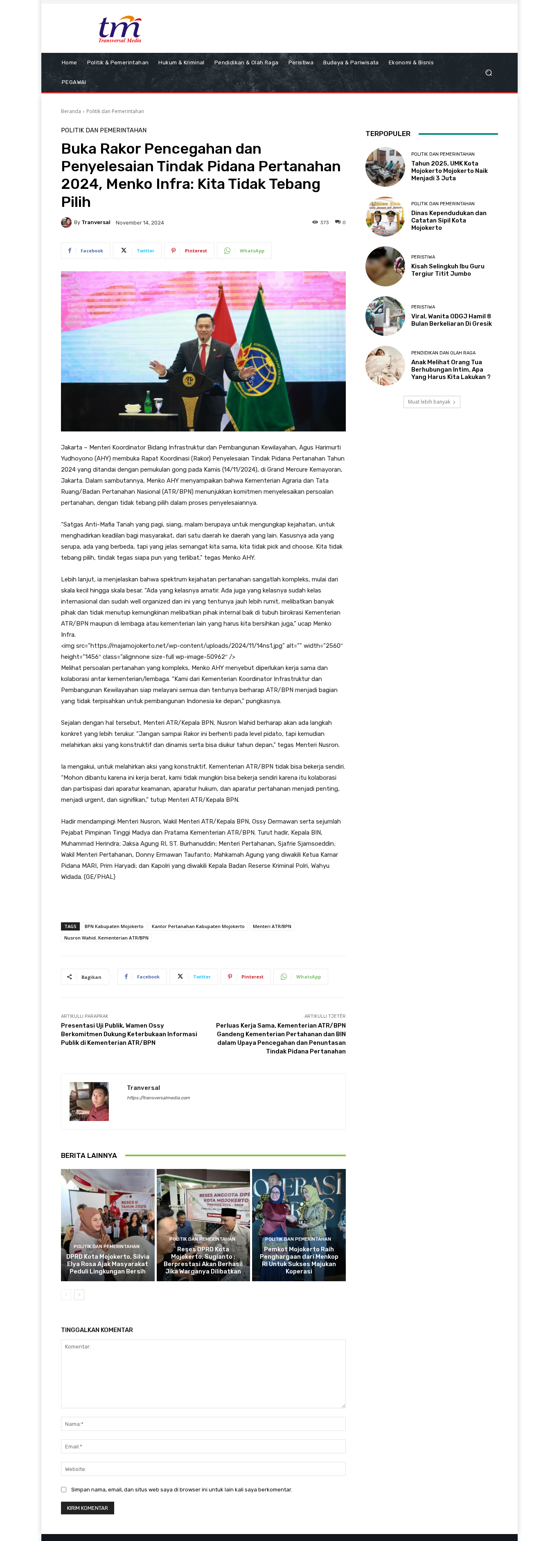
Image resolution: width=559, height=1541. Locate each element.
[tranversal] (67, 222)
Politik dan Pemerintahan (115, 111)
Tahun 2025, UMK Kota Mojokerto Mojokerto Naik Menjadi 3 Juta (449, 171)
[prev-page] (66, 1294)
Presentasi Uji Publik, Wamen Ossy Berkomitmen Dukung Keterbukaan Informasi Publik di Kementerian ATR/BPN (129, 1034)
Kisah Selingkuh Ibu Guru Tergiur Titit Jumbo (448, 270)
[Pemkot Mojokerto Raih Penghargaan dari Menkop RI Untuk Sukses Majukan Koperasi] (299, 1225)
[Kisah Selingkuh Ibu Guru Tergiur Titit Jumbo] (385, 266)
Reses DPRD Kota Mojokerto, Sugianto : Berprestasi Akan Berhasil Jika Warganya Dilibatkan (203, 1260)
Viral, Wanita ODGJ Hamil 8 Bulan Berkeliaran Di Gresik (451, 320)
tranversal (95, 222)
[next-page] (79, 1294)
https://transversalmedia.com (158, 1098)
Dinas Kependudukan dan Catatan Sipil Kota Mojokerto (449, 220)
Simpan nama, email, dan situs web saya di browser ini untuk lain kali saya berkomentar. (181, 1490)
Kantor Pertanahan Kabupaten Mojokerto (198, 926)
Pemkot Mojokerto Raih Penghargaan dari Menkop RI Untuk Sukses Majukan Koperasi (299, 1260)
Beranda (71, 111)
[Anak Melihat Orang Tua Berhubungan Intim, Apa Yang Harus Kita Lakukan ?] (385, 366)
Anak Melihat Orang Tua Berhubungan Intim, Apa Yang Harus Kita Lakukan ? (451, 370)
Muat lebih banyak (429, 401)
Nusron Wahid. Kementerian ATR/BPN (106, 938)
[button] (488, 72)
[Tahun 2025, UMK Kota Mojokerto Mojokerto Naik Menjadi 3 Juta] (385, 167)
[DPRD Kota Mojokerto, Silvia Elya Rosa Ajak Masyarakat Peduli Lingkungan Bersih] (108, 1225)
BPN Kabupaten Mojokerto (114, 926)
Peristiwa (423, 257)
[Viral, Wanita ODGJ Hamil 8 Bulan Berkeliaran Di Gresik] (385, 316)
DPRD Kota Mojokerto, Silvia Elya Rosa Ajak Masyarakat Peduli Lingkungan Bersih (107, 1264)
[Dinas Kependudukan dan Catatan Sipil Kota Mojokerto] (385, 216)
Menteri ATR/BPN (272, 926)
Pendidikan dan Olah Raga (443, 353)
